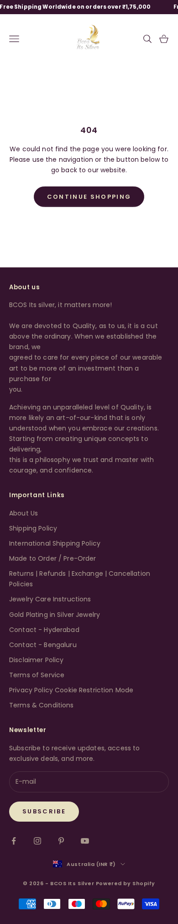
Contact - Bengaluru (43, 644)
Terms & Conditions (41, 705)
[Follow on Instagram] (37, 840)
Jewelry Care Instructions (50, 599)
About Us (23, 513)
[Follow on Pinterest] (61, 840)
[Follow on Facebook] (13, 840)
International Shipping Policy (54, 543)
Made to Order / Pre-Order (52, 558)
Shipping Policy (33, 528)
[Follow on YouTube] (84, 840)
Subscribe (44, 811)
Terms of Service (36, 675)
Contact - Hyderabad (44, 629)
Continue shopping (89, 196)
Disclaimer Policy (36, 659)
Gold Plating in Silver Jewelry (54, 614)
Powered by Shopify (125, 883)
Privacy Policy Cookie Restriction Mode (71, 690)
